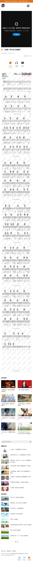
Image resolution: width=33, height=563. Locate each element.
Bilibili (24, 559)
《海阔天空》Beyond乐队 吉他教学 (18, 503)
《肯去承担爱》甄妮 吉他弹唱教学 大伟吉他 (20, 465)
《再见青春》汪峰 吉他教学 (16, 513)
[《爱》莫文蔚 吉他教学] (5, 531)
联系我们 (14, 551)
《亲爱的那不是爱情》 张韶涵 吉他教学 (19, 482)
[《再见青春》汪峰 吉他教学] (5, 515)
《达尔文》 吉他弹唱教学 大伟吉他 (18, 449)
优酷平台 (19, 559)
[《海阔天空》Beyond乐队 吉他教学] (5, 504)
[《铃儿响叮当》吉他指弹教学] (5, 509)
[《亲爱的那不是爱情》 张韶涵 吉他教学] (5, 483)
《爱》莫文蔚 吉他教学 (15, 530)
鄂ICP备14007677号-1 (10, 555)
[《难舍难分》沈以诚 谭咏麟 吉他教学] (8, 384)
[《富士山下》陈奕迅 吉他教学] (5, 498)
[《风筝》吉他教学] (5, 520)
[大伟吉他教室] (3, 5)
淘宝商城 (29, 559)
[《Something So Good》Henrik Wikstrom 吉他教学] (25, 426)
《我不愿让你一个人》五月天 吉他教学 (19, 535)
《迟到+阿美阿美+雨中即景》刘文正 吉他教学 (21, 524)
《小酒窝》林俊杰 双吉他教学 (17, 487)
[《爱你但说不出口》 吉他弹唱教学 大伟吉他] (5, 456)
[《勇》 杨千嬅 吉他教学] (25, 384)
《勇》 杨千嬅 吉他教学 (23, 389)
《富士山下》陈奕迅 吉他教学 (17, 497)
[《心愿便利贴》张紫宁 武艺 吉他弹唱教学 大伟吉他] (5, 472)
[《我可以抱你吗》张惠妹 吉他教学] (8, 398)
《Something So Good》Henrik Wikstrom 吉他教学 (24, 432)
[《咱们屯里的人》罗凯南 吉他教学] (25, 398)
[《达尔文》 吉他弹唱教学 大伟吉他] (5, 450)
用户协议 (3, 551)
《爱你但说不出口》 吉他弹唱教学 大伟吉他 (20, 455)
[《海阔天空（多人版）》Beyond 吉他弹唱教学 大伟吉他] (5, 461)
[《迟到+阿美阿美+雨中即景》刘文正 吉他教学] (5, 525)
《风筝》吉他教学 (14, 519)
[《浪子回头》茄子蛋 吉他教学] (25, 412)
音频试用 (9, 551)
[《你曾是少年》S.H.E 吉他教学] (8, 412)
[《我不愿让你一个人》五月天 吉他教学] (5, 536)
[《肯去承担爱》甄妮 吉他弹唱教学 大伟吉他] (5, 467)
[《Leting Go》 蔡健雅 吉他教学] (8, 426)
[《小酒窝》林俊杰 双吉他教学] (5, 488)
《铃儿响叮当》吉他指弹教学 (17, 508)
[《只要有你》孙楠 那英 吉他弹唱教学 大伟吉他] (5, 478)
